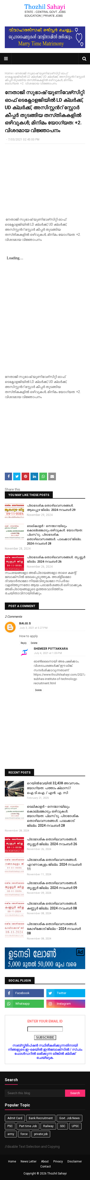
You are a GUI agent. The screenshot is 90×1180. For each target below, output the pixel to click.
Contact (45, 1166)
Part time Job (28, 1126)
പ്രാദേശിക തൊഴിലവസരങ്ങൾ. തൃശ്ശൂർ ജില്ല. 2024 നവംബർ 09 (52, 885)
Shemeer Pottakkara (51, 648)
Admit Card (14, 1118)
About (45, 1161)
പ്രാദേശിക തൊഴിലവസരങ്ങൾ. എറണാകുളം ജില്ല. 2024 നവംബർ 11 (54, 864)
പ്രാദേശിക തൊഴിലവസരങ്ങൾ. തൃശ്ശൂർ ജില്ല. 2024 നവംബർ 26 (56, 559)
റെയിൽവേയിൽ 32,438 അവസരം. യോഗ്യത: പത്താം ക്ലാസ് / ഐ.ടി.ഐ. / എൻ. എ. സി (53, 787)
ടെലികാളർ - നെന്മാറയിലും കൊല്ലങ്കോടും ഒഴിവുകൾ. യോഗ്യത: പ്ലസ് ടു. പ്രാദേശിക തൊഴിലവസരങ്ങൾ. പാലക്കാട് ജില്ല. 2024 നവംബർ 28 (55, 534)
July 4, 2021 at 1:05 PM (48, 653)
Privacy (58, 1161)
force (24, 1134)
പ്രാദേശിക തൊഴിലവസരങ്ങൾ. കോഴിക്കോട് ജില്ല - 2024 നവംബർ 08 (54, 928)
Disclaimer (74, 1161)
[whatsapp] (24, 1004)
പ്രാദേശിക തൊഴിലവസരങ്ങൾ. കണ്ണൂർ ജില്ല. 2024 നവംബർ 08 (52, 905)
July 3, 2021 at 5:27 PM (33, 627)
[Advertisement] (45, 179)
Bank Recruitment (41, 1118)
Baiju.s (25, 623)
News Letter (28, 1161)
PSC (10, 1126)
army (10, 1134)
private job (41, 1134)
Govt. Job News (69, 1118)
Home (9, 73)
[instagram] (65, 1004)
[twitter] (65, 993)
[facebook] (24, 993)
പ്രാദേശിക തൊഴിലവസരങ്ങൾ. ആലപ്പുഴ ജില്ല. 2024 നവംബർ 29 (51, 508)
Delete (34, 643)
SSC (62, 1126)
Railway (48, 1126)
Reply (24, 643)
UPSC (75, 1126)
